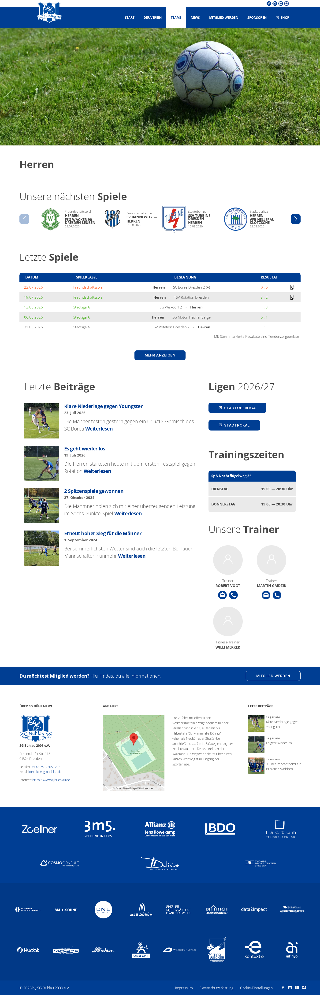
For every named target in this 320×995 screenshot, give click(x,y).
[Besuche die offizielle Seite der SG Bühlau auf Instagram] (274, 3)
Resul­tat (269, 277)
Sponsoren (257, 17)
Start (129, 17)
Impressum (184, 988)
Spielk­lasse (86, 277)
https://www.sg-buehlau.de (51, 780)
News (195, 17)
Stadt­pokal (237, 425)
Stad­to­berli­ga (240, 408)
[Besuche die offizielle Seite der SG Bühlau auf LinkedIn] (280, 3)
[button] (296, 219)
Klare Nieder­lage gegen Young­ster (103, 406)
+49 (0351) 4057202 (45, 767)
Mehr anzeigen (160, 355)
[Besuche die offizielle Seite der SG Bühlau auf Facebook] (268, 3)
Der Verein (152, 17)
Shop (285, 17)
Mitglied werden (223, 17)
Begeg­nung (185, 277)
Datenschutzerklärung (216, 988)
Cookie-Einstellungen (256, 988)
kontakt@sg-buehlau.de (44, 771)
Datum (31, 277)
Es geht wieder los (84, 448)
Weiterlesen (99, 428)
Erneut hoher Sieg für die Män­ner (102, 533)
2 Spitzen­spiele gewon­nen (93, 491)
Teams (176, 17)
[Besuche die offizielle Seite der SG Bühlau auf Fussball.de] (286, 3)
